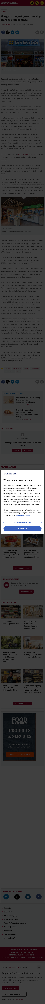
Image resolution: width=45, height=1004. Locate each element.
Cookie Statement (23, 515)
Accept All (22, 529)
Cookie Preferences (22, 522)
